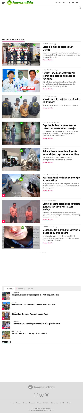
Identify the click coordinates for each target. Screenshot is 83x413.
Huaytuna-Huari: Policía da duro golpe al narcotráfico (61, 179)
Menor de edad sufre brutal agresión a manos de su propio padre (61, 231)
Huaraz (25, 403)
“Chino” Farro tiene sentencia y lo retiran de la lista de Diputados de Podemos (59, 76)
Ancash (45, 44)
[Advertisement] (41, 21)
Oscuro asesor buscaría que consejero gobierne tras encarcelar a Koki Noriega (61, 206)
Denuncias (46, 227)
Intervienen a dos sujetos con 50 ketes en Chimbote (61, 100)
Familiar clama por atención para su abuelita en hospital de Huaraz (36, 324)
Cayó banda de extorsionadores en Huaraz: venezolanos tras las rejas (59, 127)
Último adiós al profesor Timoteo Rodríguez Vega (30, 314)
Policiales (46, 122)
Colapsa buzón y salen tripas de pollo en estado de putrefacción (35, 295)
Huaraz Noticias (48, 60)
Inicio (12, 403)
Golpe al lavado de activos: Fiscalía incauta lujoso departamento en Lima (61, 153)
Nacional (32, 403)
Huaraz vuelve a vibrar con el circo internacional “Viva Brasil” (34, 304)
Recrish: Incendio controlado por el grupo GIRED (29, 333)
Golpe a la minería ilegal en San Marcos (58, 48)
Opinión (69, 403)
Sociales (62, 403)
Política (46, 70)
